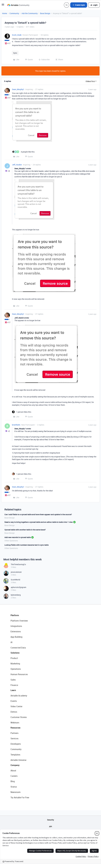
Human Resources (19, 674)
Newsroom (16, 792)
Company (15, 765)
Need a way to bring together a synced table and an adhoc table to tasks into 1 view (38, 522)
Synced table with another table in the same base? (25, 529)
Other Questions (11, 540)
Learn (13, 690)
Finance (14, 685)
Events (14, 701)
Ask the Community (30, 13)
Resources (15, 727)
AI (11, 642)
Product (14, 658)
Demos (14, 711)
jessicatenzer (16, 572)
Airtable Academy (19, 695)
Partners (14, 733)
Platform (15, 615)
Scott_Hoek (16, 35)
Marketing (15, 663)
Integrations (16, 626)
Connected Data (18, 647)
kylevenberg (16, 595)
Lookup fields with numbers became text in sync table (26, 545)
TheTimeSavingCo (18, 564)
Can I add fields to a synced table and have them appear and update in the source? (38, 514)
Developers (16, 743)
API (50, 826)
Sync (15, 53)
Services (14, 738)
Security (50, 820)
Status (14, 786)
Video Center (16, 706)
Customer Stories (19, 717)
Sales (13, 679)
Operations (16, 668)
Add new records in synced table (17, 537)
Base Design (45, 13)
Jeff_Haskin (17, 164)
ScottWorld (15, 579)
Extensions (16, 631)
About (13, 770)
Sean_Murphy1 (18, 89)
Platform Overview (19, 620)
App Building (16, 636)
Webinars (15, 722)
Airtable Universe (18, 760)
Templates (15, 754)
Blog (13, 781)
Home (4, 13)
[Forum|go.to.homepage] (18, 5)
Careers (14, 775)
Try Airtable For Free (20, 797)
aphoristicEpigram (18, 587)
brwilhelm (16, 425)
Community (14, 13)
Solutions (15, 652)
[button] (2, 5)
